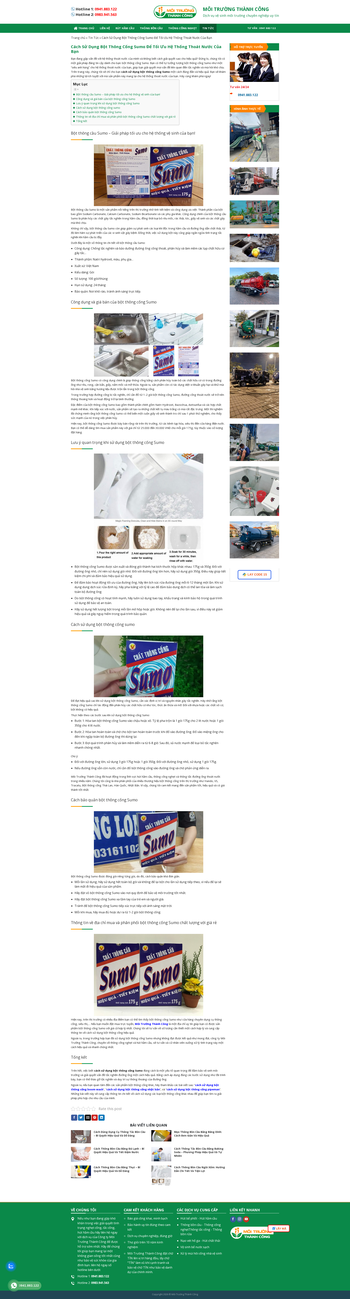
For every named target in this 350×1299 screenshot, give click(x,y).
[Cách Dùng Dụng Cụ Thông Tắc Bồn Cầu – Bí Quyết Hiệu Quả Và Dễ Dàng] (81, 1136)
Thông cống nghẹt (182, 28)
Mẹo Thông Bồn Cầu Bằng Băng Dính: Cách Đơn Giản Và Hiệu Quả (198, 1133)
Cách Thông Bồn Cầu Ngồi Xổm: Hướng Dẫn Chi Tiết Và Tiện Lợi (199, 1169)
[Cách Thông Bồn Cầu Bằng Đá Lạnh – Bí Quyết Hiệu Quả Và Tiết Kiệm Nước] (81, 1154)
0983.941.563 (106, 14)
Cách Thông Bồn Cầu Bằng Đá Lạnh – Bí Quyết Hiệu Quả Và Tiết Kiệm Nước (119, 1150)
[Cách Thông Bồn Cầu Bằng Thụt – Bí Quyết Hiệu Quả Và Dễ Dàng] (81, 1172)
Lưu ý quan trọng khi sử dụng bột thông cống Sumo (108, 103)
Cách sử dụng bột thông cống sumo (98, 107)
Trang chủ (86, 28)
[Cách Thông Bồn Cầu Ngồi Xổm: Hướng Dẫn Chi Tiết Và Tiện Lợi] (161, 1176)
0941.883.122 (106, 9)
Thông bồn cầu (151, 28)
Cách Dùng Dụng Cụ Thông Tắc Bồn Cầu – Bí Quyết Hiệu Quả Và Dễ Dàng (119, 1133)
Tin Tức (208, 28)
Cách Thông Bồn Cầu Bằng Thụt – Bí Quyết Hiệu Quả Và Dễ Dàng (117, 1169)
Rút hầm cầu (125, 28)
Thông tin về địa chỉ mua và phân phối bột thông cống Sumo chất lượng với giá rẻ (126, 116)
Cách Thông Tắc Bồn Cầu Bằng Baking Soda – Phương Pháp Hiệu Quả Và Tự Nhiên (198, 1152)
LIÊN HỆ (105, 28)
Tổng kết (81, 121)
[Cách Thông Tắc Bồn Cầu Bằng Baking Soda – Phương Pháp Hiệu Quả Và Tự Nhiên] (161, 1154)
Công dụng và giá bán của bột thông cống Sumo (105, 99)
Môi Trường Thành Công (185, 1294)
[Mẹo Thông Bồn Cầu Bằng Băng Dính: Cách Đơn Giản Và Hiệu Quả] (161, 1135)
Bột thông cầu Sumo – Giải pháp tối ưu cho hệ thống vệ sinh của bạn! (118, 94)
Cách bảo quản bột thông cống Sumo (99, 112)
